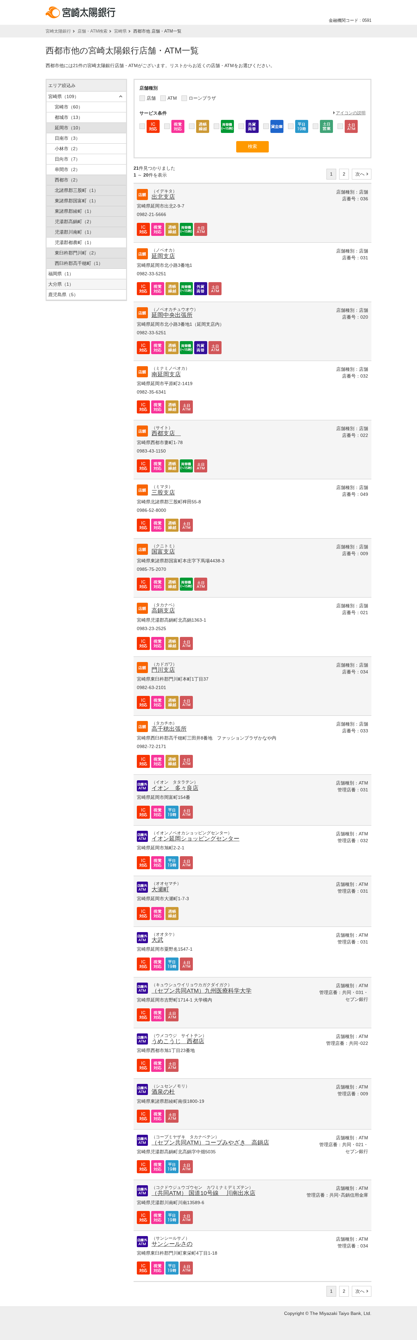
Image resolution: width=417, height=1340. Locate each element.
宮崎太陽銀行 (58, 31)
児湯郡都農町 (74, 242)
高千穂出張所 (169, 729)
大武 (157, 940)
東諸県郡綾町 (74, 211)
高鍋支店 (163, 610)
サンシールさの (172, 1244)
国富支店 (163, 551)
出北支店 (163, 197)
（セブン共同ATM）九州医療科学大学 (201, 990)
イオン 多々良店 (174, 788)
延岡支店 (163, 256)
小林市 (67, 148)
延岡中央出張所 (172, 315)
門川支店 (163, 670)
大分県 (61, 284)
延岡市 (69, 127)
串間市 (67, 169)
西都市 (67, 179)
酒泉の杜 (163, 1091)
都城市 (69, 117)
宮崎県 (120, 31)
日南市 (67, 138)
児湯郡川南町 (74, 232)
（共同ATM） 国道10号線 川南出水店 (203, 1193)
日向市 (67, 159)
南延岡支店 (166, 374)
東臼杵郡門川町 (76, 252)
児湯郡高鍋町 (74, 221)
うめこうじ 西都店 (177, 1041)
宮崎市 (69, 106)
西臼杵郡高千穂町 (79, 263)
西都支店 (166, 433)
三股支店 (163, 492)
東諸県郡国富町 (76, 200)
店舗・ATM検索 (93, 31)
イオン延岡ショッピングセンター (195, 838)
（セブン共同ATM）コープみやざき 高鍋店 (210, 1142)
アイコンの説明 (351, 112)
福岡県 (61, 273)
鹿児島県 (63, 294)
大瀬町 (160, 889)
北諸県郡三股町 (76, 190)
